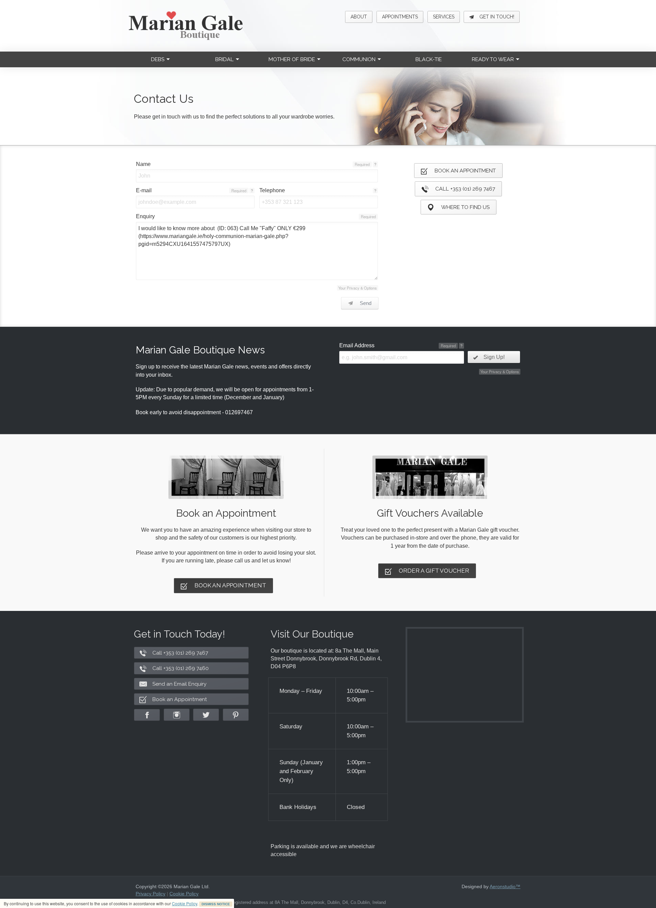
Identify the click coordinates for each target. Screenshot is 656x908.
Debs (157, 59)
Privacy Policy (150, 893)
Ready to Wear (493, 59)
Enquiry (145, 216)
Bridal (224, 59)
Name (143, 164)
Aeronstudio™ (505, 886)
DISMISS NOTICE (216, 904)
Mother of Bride (292, 59)
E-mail (144, 190)
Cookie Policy (184, 903)
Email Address (356, 345)
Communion (358, 59)
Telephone (272, 190)
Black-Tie (428, 59)
